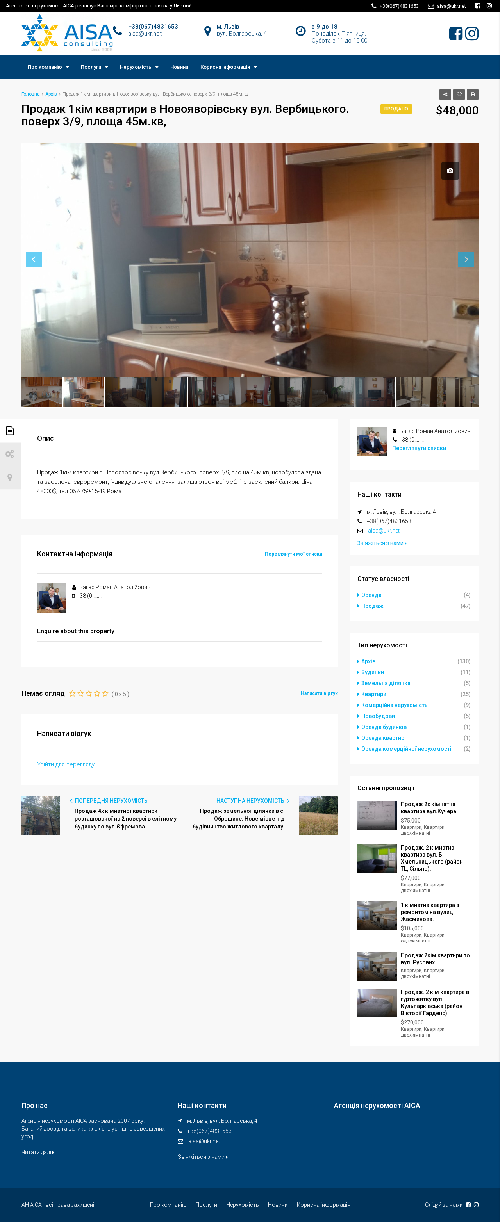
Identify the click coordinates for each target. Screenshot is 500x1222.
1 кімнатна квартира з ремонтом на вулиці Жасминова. (430, 912)
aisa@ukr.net (384, 530)
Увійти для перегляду (66, 764)
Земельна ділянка (386, 683)
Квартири (373, 694)
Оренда (371, 595)
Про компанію (45, 67)
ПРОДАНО (396, 109)
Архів (368, 661)
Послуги (91, 67)
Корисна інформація (225, 67)
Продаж (372, 606)
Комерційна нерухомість (394, 705)
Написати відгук (319, 693)
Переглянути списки (419, 448)
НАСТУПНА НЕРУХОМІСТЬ (251, 801)
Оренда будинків (384, 727)
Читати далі (36, 1152)
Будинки (372, 672)
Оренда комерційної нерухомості (406, 749)
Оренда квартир (382, 738)
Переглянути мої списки (293, 554)
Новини (179, 67)
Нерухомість (136, 67)
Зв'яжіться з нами (381, 543)
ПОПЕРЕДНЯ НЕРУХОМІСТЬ (111, 801)
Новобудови (378, 716)
